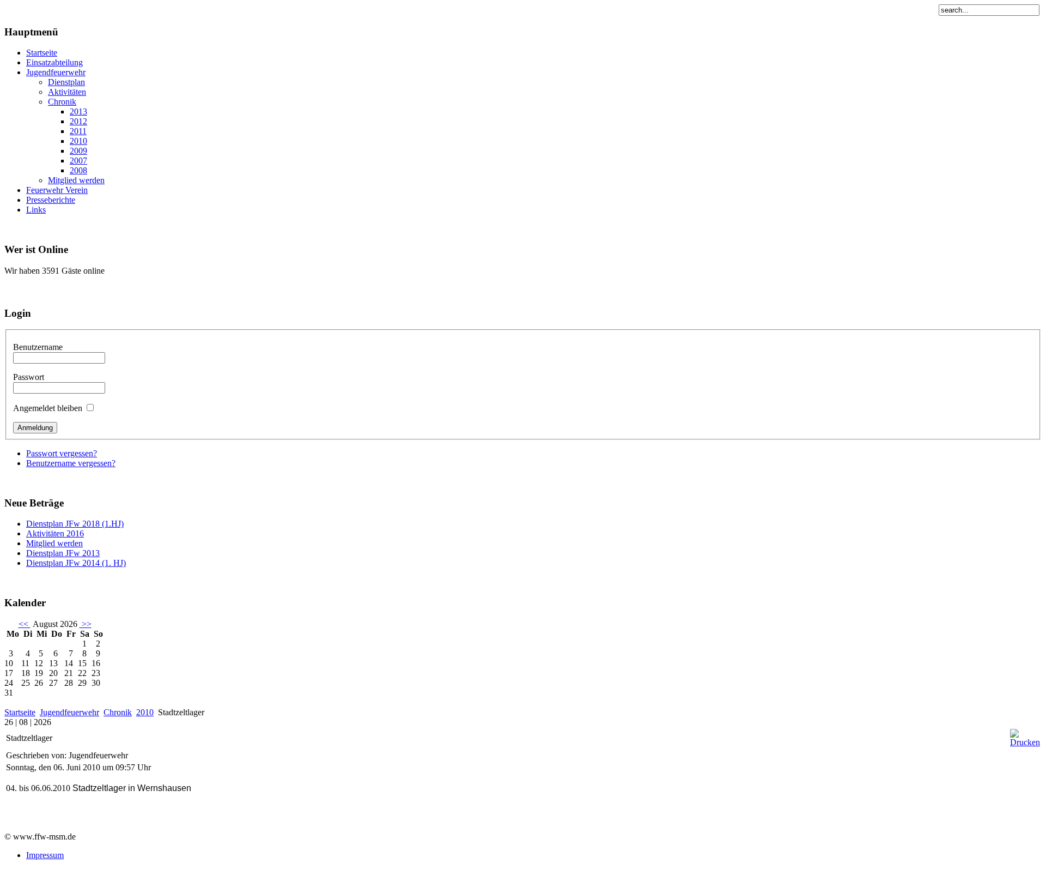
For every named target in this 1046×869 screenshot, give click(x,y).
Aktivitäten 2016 (55, 533)
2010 (145, 712)
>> (86, 624)
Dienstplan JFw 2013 (63, 553)
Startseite (19, 712)
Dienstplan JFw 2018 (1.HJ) (75, 523)
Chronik (118, 712)
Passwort (28, 377)
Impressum (45, 855)
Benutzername (38, 347)
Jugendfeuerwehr (69, 712)
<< (25, 624)
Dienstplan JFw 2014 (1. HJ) (76, 563)
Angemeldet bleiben (47, 408)
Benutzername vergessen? (70, 463)
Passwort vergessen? (61, 453)
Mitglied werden (54, 543)
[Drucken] (1025, 742)
